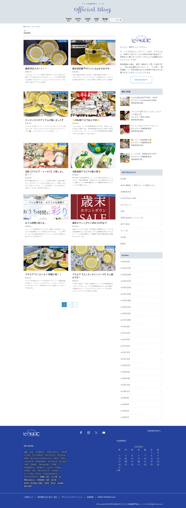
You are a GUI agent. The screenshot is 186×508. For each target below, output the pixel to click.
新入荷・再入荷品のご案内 (33, 483)
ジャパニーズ (28, 461)
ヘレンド (49, 467)
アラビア (64, 452)
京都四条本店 (126, 192)
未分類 (123, 237)
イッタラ (27, 455)
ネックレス (63, 461)
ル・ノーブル (28, 474)
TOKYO (68, 20)
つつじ (31, 452)
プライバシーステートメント (72, 497)
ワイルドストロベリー (51, 474)
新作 (47, 480)
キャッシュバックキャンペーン (41, 458)
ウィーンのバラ (37, 455)
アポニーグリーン (53, 452)
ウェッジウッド (50, 455)
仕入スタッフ (126, 205)
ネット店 (124, 230)
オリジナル (61, 455)
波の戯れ (61, 483)
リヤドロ (55, 471)
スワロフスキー (40, 461)
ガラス (26, 458)
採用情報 (90, 497)
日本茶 (46, 483)
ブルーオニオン (44, 464)
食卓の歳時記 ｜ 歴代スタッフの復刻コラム (138, 185)
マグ (33, 471)
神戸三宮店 (125, 224)
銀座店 (123, 243)
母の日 (53, 483)
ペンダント (58, 467)
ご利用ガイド (28, 497)
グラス (63, 458)
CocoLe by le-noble (128, 198)
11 (126, 459)
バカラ (26, 464)
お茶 (25, 452)
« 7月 (118, 470)
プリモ (54, 464)
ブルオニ (34, 464)
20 (139, 461)
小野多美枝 (40, 480)
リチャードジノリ (43, 471)
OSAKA (87, 20)
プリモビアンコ (29, 467)
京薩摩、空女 (44, 477)
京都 (122, 211)
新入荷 (54, 480)
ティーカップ (52, 461)
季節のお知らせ (29, 480)
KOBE (96, 20)
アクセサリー (40, 452)
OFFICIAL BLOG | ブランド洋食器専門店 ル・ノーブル (128, 504)
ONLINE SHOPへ (141, 80)
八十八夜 (54, 477)
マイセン (27, 471)
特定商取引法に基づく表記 (47, 497)
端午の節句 (28, 486)
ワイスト (38, 474)
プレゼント (40, 467)
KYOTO (78, 20)
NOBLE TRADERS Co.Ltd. (107, 497)
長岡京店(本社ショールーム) (132, 218)
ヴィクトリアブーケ (31, 477)
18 (126, 461)
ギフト (56, 458)
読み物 (105, 20)
